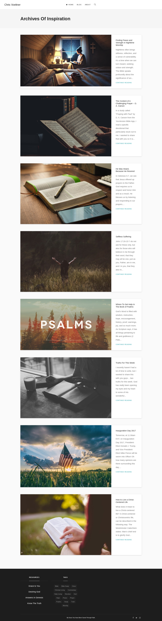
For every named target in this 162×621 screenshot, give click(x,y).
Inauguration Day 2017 (126, 431)
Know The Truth (34, 603)
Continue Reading (124, 83)
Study (66, 602)
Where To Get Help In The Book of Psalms (125, 305)
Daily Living (58, 594)
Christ (74, 586)
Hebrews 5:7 (123, 176)
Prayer (72, 598)
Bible (56, 586)
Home (71, 5)
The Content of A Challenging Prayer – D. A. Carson (126, 103)
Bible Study (65, 586)
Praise (65, 598)
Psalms (58, 602)
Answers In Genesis (34, 598)
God (75, 594)
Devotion (68, 594)
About (88, 5)
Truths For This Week (125, 363)
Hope (58, 598)
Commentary (72, 590)
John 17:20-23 (122, 241)
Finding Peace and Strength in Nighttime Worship (125, 42)
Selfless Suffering (123, 237)
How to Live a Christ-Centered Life (125, 501)
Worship (65, 605)
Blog (79, 5)
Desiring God (34, 592)
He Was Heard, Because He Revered (125, 170)
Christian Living (60, 590)
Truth (73, 602)
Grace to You (34, 586)
